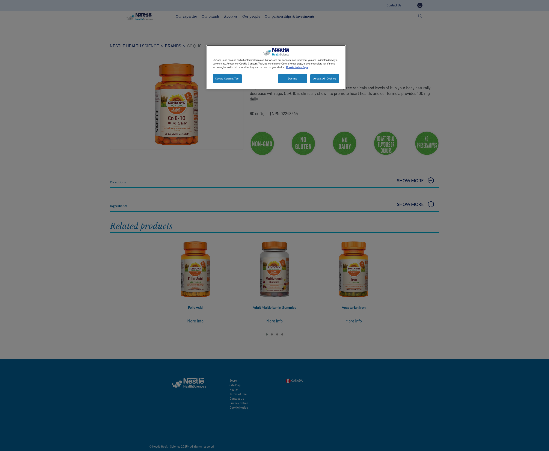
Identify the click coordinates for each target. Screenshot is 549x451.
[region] (276, 67)
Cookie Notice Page (297, 67)
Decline (292, 78)
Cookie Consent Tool (227, 78)
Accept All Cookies (324, 78)
